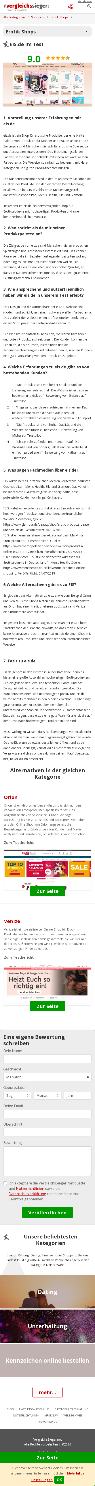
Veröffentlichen (47, 1212)
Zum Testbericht (19, 842)
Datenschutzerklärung (72, 1409)
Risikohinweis (47, 1422)
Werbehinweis (72, 1415)
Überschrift (12, 1124)
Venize (12, 921)
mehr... (47, 1392)
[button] (42, 1480)
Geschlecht (12, 1069)
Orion (11, 797)
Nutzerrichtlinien (26, 1415)
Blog (10, 1409)
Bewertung (12, 1142)
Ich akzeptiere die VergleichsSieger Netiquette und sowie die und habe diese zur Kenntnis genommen (47, 1191)
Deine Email (13, 1105)
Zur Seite (48, 1457)
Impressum (51, 1415)
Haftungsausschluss (34, 1409)
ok (59, 1479)
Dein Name (12, 1050)
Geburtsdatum (15, 1087)
